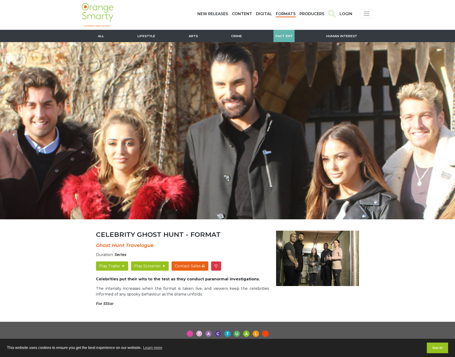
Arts (193, 36)
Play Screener (148, 266)
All (101, 36)
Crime (236, 36)
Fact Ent (284, 36)
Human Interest (341, 36)
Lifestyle (146, 36)
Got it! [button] (437, 348)
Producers (312, 14)
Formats (286, 14)
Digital (264, 14)
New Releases (212, 14)
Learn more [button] (152, 348)
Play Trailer (110, 266)
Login (346, 14)
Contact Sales (188, 266)
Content (242, 14)
